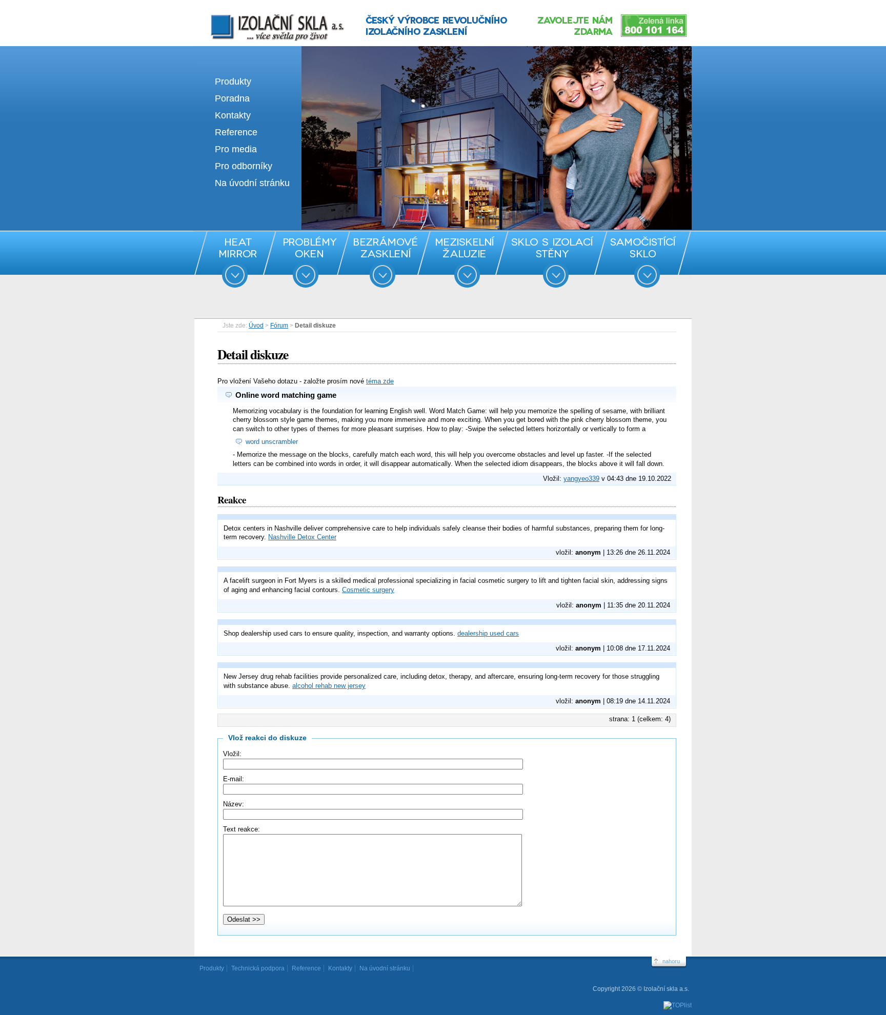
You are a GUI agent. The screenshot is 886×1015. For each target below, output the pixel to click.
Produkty (233, 81)
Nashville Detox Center (302, 537)
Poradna (232, 98)
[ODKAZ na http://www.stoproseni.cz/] (443, 227)
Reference (236, 132)
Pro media (236, 149)
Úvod (256, 325)
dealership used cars (488, 633)
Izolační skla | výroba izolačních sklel (263, 14)
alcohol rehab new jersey (329, 685)
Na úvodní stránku (252, 183)
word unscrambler (272, 441)
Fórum (279, 325)
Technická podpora (258, 968)
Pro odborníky (243, 166)
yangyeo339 (581, 478)
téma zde (380, 381)
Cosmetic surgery (368, 590)
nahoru (671, 961)
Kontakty (233, 115)
